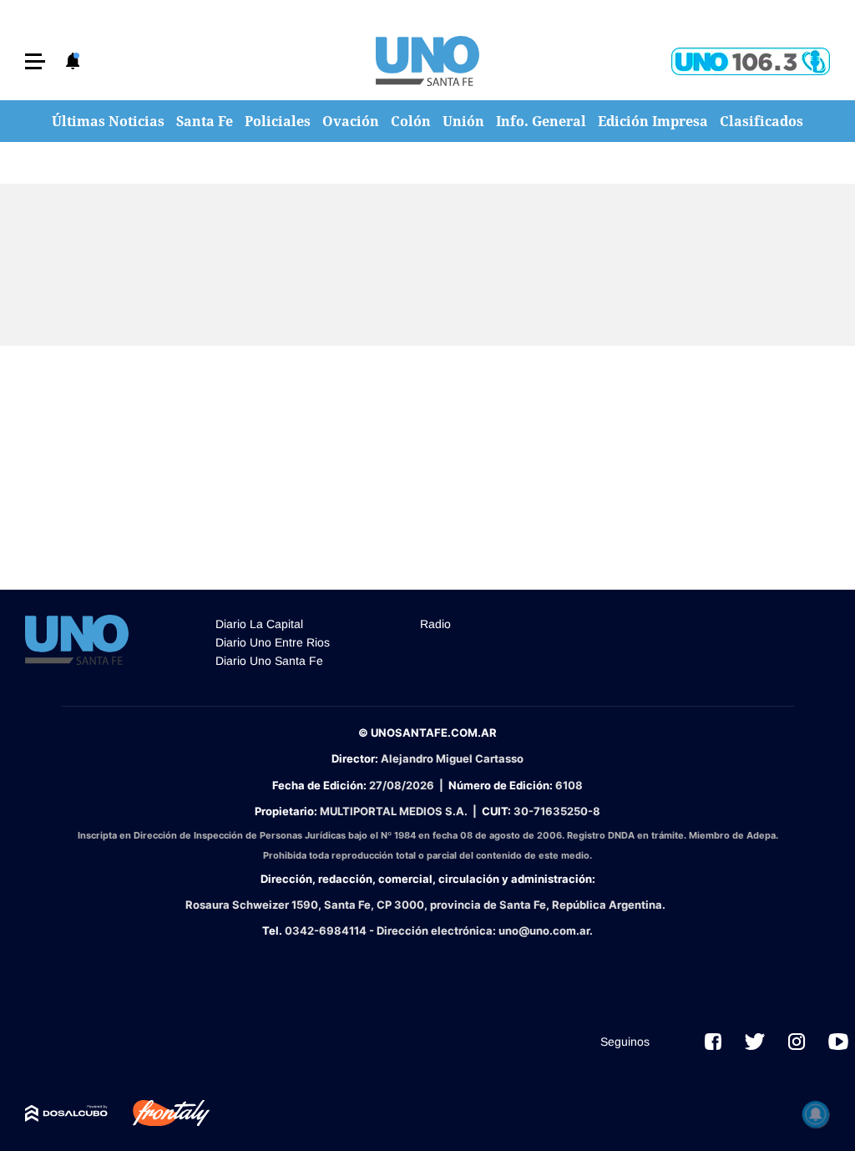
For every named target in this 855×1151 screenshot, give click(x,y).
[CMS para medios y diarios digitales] (66, 1113)
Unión (463, 121)
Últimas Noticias (108, 121)
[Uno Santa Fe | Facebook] (713, 1041)
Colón (411, 121)
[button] (35, 61)
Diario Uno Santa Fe (269, 660)
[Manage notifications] (815, 1114)
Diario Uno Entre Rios (272, 642)
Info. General (541, 121)
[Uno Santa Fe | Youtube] (838, 1041)
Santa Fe (204, 121)
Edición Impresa (653, 121)
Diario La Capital (259, 624)
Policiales (278, 121)
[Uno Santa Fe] (427, 61)
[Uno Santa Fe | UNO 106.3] (750, 61)
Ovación (350, 121)
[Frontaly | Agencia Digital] (159, 1113)
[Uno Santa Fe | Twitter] (755, 1041)
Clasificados (761, 121)
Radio (435, 624)
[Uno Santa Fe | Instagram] (796, 1041)
